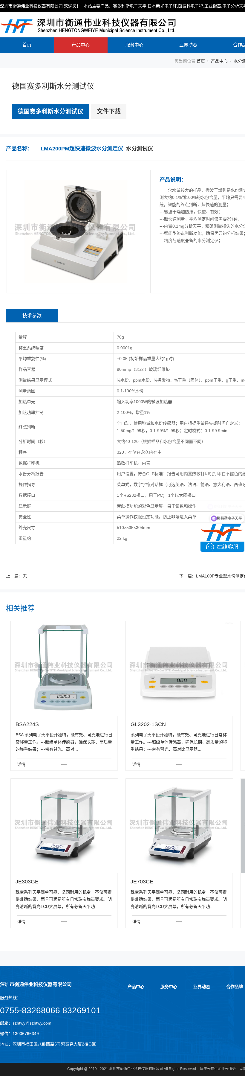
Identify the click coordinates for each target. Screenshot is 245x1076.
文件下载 (109, 111)
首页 (26, 44)
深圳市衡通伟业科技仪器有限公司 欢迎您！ (40, 6)
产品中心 (81, 44)
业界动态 (188, 44)
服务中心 (134, 44)
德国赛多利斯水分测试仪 (50, 111)
